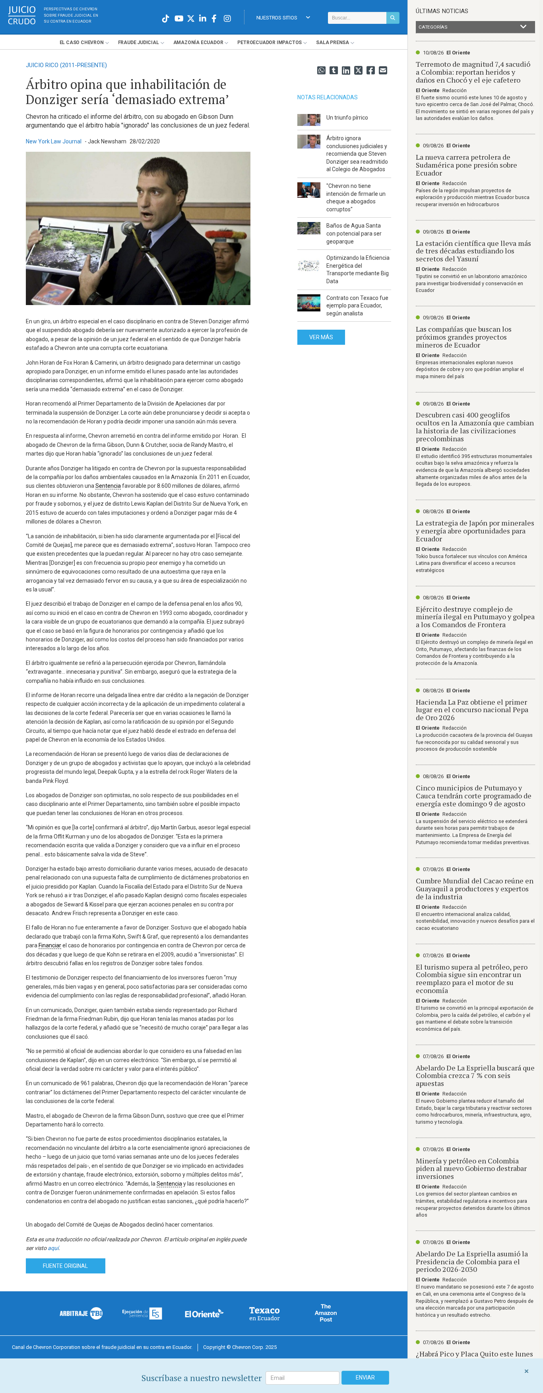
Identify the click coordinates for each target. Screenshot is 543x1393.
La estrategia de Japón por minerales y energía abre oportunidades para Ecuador (475, 530)
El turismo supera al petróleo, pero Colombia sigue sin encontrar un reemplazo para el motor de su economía (471, 978)
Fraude (138, 42)
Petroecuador (269, 42)
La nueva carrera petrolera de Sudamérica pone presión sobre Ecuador (466, 165)
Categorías (433, 27)
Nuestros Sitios (276, 18)
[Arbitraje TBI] (81, 1313)
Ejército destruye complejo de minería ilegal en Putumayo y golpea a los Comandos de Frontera (475, 617)
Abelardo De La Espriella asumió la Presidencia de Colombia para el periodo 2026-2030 (472, 1261)
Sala (332, 42)
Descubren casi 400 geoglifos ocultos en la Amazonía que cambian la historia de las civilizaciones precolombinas (475, 426)
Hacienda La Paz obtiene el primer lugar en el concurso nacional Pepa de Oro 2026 (472, 710)
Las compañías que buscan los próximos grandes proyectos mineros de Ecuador (464, 337)
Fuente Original (65, 1266)
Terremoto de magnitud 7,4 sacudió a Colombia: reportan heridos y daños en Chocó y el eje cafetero (473, 72)
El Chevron (82, 42)
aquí (53, 1248)
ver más (321, 337)
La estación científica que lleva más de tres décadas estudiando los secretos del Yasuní (473, 251)
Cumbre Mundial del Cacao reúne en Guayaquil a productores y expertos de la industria (474, 888)
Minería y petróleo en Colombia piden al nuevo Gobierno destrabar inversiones (471, 1168)
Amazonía (198, 42)
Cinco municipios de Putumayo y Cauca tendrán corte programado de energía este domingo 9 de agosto (473, 795)
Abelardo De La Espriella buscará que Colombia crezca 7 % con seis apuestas (475, 1075)
